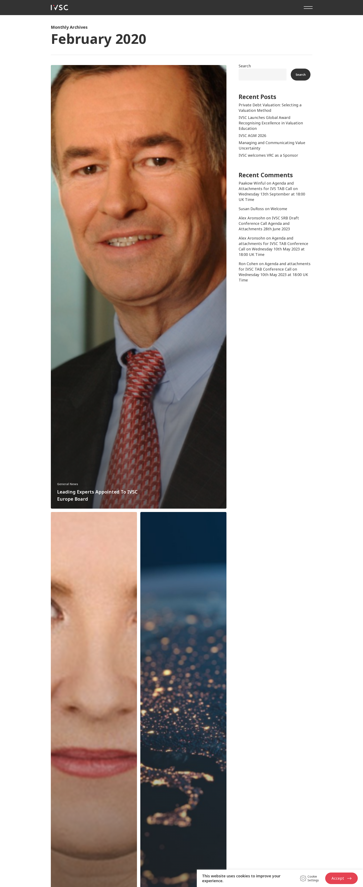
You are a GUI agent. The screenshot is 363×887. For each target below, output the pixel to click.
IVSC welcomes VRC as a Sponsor (268, 155)
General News (67, 484)
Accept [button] (337, 878)
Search (245, 65)
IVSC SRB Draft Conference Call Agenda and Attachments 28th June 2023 (269, 223)
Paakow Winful (252, 183)
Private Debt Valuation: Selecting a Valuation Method (270, 107)
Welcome (279, 208)
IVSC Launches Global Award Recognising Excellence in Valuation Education (271, 123)
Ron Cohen (248, 263)
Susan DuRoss (251, 208)
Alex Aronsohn (252, 217)
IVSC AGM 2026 (252, 135)
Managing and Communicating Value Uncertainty (272, 145)
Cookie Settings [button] (313, 878)
